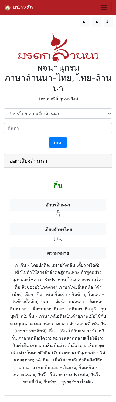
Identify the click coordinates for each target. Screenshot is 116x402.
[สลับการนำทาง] (104, 7)
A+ (108, 22)
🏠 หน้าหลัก (18, 7)
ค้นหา (58, 142)
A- (85, 22)
